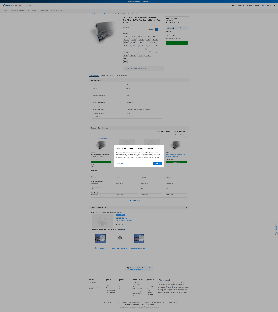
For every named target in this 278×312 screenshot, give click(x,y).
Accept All (157, 163)
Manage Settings (120, 163)
